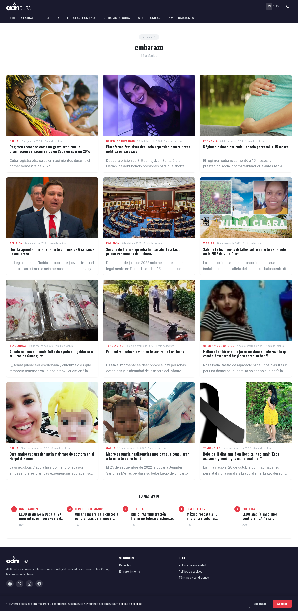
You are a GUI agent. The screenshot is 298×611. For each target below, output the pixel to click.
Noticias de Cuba (116, 18)
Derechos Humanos (81, 18)
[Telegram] (39, 583)
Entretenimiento (129, 571)
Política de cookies (190, 571)
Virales (208, 243)
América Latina (21, 18)
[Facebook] (10, 583)
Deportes (125, 565)
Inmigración (28, 509)
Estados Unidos (148, 18)
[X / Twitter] (19, 583)
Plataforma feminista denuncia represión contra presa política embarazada (148, 149)
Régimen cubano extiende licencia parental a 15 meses (245, 146)
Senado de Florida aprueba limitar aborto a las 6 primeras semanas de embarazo (143, 251)
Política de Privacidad (192, 565)
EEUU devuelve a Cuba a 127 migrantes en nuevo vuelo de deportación (41, 518)
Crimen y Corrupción (218, 346)
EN (278, 6)
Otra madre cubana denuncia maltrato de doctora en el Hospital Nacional (52, 456)
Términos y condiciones (194, 577)
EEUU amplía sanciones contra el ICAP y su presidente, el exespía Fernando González (260, 520)
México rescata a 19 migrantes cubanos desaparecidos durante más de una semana (208, 520)
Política (16, 243)
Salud (14, 141)
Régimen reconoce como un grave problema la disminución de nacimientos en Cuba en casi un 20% (50, 149)
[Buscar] (288, 6)
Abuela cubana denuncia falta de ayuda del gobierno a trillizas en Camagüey (51, 354)
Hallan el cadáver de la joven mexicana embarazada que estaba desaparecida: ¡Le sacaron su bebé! (245, 354)
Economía (210, 141)
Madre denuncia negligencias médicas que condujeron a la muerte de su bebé (147, 456)
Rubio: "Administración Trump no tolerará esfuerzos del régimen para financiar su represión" (152, 520)
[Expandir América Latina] (40, 18)
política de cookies (131, 603)
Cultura (53, 18)
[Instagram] (29, 583)
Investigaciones (181, 18)
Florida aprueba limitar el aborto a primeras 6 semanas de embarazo (52, 251)
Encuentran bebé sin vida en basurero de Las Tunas (145, 351)
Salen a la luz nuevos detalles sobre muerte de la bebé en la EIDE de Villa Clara (245, 251)
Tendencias (18, 346)
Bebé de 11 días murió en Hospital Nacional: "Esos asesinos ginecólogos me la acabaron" (241, 456)
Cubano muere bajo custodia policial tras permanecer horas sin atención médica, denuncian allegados (96, 520)
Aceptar (282, 603)
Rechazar (259, 603)
